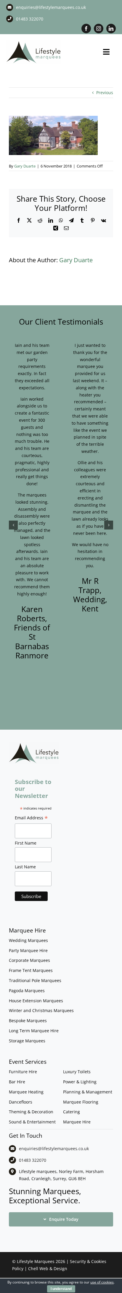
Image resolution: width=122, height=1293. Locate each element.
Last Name (25, 867)
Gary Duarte (25, 166)
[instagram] (98, 28)
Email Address (31, 818)
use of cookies (102, 1282)
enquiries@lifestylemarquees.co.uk (51, 7)
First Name (25, 843)
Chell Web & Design (47, 1268)
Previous (104, 92)
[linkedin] (111, 28)
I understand (61, 1289)
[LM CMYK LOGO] (33, 42)
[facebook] (86, 28)
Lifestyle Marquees (35, 1261)
